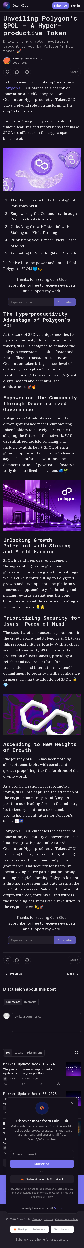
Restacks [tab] (30, 1002)
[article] (42, 1074)
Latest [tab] (18, 1052)
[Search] (77, 1053)
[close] (72, 1103)
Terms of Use (64, 1188)
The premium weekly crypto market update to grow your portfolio (28, 1071)
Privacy (37, 1219)
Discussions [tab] (34, 1052)
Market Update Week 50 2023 (30, 1093)
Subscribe (60, 5)
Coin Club (31, 1078)
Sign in (75, 5)
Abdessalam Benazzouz (28, 58)
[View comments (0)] (17, 72)
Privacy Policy (44, 1196)
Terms (48, 1219)
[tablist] (21, 1002)
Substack (22, 1239)
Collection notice (66, 1219)
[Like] (7, 72)
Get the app (62, 1229)
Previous (16, 974)
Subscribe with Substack (45, 1179)
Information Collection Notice (55, 1192)
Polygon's (12, 88)
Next (70, 974)
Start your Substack (31, 1229)
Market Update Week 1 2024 (29, 1064)
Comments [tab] (13, 1002)
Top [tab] (8, 1052)
